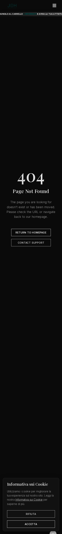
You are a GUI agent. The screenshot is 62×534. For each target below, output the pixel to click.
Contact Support (31, 242)
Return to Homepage (31, 232)
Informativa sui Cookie (29, 499)
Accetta (31, 524)
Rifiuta (31, 513)
